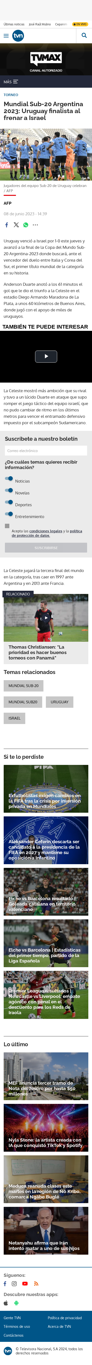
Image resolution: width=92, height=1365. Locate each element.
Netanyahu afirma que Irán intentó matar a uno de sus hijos (44, 1245)
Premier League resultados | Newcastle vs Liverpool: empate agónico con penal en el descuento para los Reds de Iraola (44, 1001)
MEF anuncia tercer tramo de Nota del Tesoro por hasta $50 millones (42, 1088)
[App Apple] (7, 1303)
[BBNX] (8, 1351)
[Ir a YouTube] (26, 1284)
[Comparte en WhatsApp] (26, 225)
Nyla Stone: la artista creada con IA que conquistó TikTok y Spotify (45, 1142)
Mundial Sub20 (23, 702)
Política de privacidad (65, 1318)
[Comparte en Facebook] (7, 225)
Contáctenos (14, 1335)
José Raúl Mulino (40, 24)
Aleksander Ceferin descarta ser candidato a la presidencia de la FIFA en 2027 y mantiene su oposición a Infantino (44, 849)
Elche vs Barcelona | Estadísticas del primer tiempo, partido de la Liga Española (44, 955)
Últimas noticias (14, 24)
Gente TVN (12, 1318)
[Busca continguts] (84, 35)
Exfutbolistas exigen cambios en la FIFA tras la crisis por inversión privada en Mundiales (45, 801)
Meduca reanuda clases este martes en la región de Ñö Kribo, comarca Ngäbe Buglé (44, 1191)
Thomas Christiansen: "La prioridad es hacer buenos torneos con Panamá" (37, 652)
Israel (14, 718)
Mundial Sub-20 (24, 685)
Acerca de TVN (59, 1326)
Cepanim (61, 24)
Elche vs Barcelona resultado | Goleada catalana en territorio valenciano (42, 904)
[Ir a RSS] (37, 1284)
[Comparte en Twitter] (16, 225)
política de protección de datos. (47, 533)
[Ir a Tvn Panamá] (44, 36)
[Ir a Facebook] (6, 1284)
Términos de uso (17, 1326)
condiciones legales (45, 531)
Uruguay (59, 702)
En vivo (81, 24)
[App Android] (17, 1303)
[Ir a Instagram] (15, 1284)
